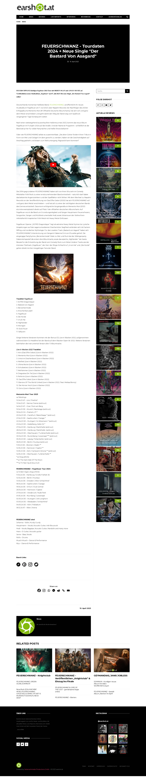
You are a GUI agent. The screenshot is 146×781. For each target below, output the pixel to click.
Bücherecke (85, 17)
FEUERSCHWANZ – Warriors (65, 697)
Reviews (42, 17)
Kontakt (91, 766)
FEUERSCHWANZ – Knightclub (33, 675)
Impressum (101, 766)
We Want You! (124, 766)
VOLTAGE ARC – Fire (108, 139)
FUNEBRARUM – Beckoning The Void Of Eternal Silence (108, 212)
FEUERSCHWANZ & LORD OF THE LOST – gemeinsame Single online (67, 690)
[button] (102, 728)
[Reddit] (58, 590)
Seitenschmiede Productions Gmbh (36, 769)
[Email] (68, 590)
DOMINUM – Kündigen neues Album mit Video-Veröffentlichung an (105, 684)
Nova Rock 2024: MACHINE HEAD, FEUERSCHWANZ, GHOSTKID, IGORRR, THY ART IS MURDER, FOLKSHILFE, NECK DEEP (28, 693)
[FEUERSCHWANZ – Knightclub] (34, 660)
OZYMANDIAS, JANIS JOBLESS (110, 675)
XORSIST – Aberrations (108, 367)
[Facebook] (39, 590)
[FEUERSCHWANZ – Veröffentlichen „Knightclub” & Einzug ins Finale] (73, 660)
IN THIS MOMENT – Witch (108, 265)
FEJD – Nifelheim (108, 417)
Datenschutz (112, 766)
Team (84, 766)
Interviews (71, 17)
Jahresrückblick (115, 17)
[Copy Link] (63, 590)
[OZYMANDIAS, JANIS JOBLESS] (112, 660)
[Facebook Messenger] (53, 590)
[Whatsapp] (49, 590)
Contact (99, 17)
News (31, 17)
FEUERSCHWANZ (56, 105)
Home (21, 17)
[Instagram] (44, 590)
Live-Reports (56, 17)
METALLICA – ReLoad (109, 240)
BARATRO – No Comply (109, 341)
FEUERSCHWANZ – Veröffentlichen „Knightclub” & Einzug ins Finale (72, 678)
